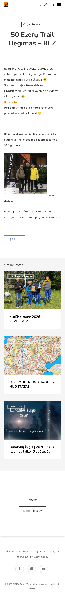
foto (16, 201)
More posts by (32, 510)
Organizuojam (33, 24)
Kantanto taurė (21, 276)
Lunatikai (16, 406)
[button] (59, 4)
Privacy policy (39, 556)
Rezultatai (11, 102)
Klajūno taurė (19, 341)
